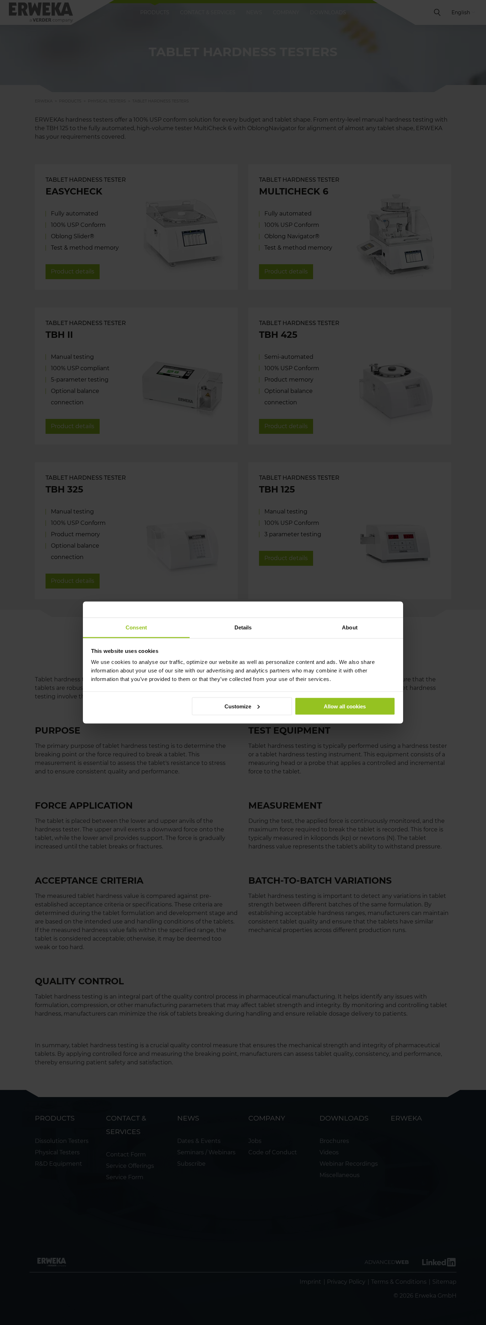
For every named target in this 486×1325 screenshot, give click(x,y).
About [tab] (350, 627)
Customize (237, 706)
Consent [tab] (136, 627)
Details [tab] (243, 627)
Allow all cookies (345, 706)
